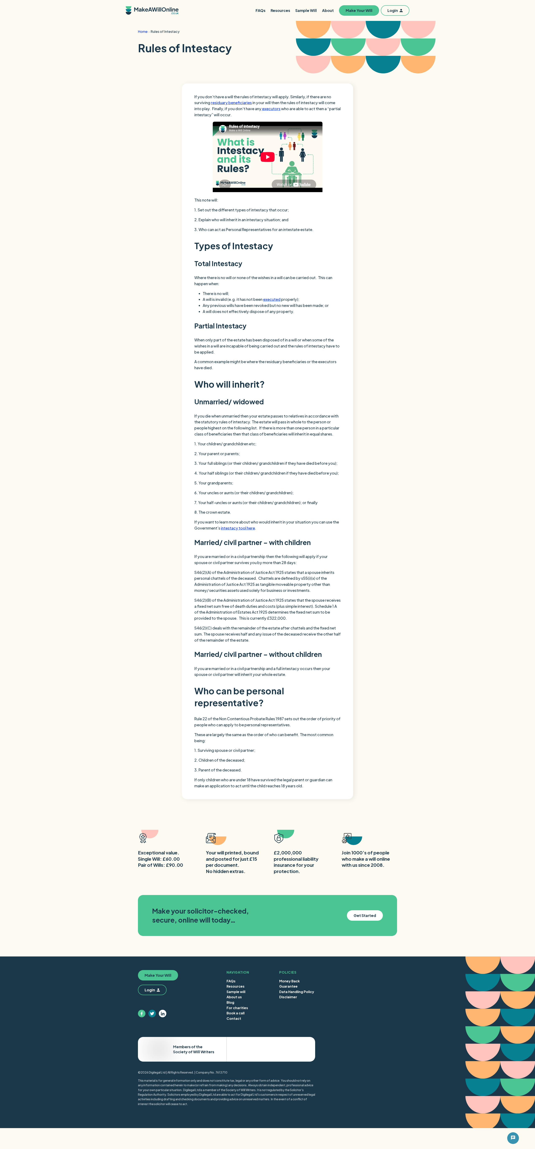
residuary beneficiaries (231, 102)
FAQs (231, 981)
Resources (236, 986)
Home (143, 31)
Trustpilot (294, 1049)
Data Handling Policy (296, 991)
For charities (237, 1008)
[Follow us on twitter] (152, 1013)
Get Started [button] (365, 915)
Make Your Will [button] (359, 10)
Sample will (236, 991)
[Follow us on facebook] (141, 1013)
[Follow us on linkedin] (162, 1013)
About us (234, 997)
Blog (230, 1002)
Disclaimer (288, 997)
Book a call (236, 1013)
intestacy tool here (238, 528)
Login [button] (392, 10)
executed (271, 299)
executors (270, 108)
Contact (234, 1018)
